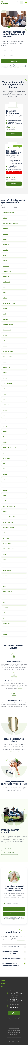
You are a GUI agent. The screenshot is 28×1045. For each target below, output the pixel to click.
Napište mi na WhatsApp (14, 914)
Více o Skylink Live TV (9, 852)
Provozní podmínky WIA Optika (14, 1037)
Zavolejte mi (14, 908)
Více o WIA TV (7, 848)
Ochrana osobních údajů (14, 1030)
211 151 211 (20, 688)
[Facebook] (14, 1018)
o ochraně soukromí (15, 67)
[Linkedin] (9, 1018)
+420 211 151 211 (21, 940)
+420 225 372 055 (14, 1007)
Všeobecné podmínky (14, 1028)
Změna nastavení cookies (14, 1032)
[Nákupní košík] (21, 2)
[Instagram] (18, 1018)
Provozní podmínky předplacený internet (14, 1034)
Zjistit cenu (14, 61)
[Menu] (26, 2)
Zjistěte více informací (14, 751)
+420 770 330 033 (14, 1002)
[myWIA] (14, 1013)
